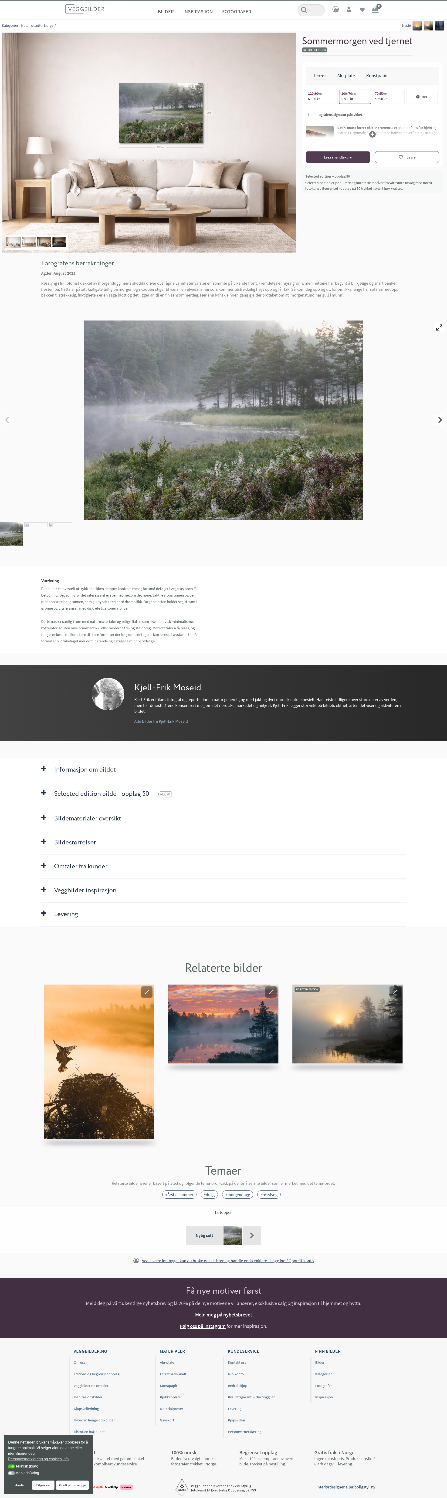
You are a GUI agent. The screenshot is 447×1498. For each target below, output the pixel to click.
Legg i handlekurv (338, 157)
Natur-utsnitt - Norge (37, 25)
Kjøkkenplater (171, 1397)
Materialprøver (171, 1408)
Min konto (236, 1374)
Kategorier (10, 25)
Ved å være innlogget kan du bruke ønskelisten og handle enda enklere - (228, 1260)
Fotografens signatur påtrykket (337, 114)
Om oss (79, 1362)
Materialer (172, 1351)
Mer (424, 96)
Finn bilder (328, 1351)
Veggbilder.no (90, 1351)
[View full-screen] (439, 328)
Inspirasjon (198, 11)
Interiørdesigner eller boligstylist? (346, 1487)
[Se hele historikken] (252, 1235)
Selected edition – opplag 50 (327, 176)
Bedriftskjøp (237, 1385)
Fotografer (236, 11)
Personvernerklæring (244, 1431)
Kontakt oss (237, 1362)
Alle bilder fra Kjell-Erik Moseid (161, 721)
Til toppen (223, 1212)
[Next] (439, 420)
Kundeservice (243, 1351)
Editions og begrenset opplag (96, 1374)
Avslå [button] (19, 1485)
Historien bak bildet (89, 1431)
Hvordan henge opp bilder (94, 1420)
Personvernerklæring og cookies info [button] (38, 1459)
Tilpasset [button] (43, 1485)
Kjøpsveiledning (86, 1408)
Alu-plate (167, 1362)
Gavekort (167, 1420)
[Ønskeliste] (362, 10)
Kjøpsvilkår (236, 1420)
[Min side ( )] (349, 10)
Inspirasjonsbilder (88, 1397)
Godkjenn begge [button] (72, 1485)
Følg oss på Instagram (203, 1326)
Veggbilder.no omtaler (91, 1385)
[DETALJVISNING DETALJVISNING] (223, 420)
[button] (146, 992)
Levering (234, 1408)
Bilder (166, 11)
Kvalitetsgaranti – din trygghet (251, 1397)
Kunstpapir (168, 1385)
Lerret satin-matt (173, 1374)
